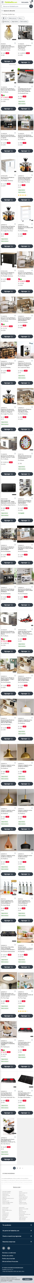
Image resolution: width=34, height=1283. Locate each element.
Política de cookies (7, 1255)
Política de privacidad (8, 1258)
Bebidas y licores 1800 (23, 1208)
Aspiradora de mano (6, 1192)
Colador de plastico (23, 1198)
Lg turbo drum (5, 1208)
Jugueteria (4, 1196)
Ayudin (3, 1211)
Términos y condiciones (9, 1252)
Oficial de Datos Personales (10, 1261)
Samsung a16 (21, 1207)
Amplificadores (5, 1194)
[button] (17, 6)
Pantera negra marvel (23, 1196)
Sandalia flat (21, 1215)
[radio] (18, 195)
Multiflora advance (6, 1219)
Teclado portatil (5, 1212)
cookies (10, 1280)
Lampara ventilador (6, 1203)
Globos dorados (22, 1219)
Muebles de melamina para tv (8, 1198)
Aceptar (27, 1279)
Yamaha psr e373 (5, 1201)
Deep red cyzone (22, 1199)
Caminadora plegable (6, 1191)
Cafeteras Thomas (22, 1202)
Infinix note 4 (21, 1194)
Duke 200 (4, 1199)
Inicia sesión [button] (24, 2)
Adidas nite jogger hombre (7, 1202)
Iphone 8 (4, 1218)
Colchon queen (5, 1207)
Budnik (20, 1201)
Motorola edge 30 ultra (7, 1210)
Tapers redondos (22, 1218)
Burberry (21, 1210)
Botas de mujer (22, 1212)
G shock (20, 1191)
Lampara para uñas (6, 1195)
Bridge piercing (22, 1195)
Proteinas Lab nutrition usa (24, 1214)
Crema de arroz (5, 1214)
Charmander (4, 1217)
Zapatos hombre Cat (23, 1192)
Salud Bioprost (5, 1215)
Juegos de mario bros (23, 1217)
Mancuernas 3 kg (22, 1211)
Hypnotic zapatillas (23, 1203)
